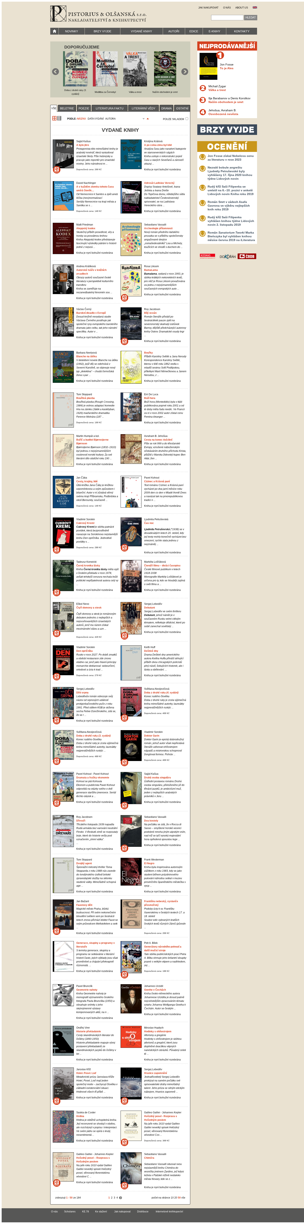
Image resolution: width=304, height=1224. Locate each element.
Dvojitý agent (84, 863)
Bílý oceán (150, 312)
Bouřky (148, 352)
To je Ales (226, 68)
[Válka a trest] (135, 85)
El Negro (149, 863)
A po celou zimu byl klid (158, 145)
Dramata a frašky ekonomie (92, 777)
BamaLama (151, 270)
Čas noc (149, 523)
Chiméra (149, 1157)
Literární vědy (143, 108)
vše (53, 108)
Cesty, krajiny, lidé (87, 481)
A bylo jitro (82, 145)
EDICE (193, 31)
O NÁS (227, 7)
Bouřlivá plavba (85, 398)
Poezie (84, 108)
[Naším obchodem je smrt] (165, 85)
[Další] (120, 1197)
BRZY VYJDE (102, 31)
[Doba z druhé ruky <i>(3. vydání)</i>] (75, 85)
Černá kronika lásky (88, 565)
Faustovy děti (84, 905)
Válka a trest (217, 90)
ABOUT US (241, 7)
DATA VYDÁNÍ (96, 118)
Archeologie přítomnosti (158, 228)
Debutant (149, 607)
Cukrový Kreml (85, 523)
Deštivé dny (151, 651)
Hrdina (80, 1116)
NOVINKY (71, 31)
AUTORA (110, 118)
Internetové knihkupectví (169, 1211)
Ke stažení (101, 1211)
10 (172, 1197)
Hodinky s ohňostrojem (157, 1031)
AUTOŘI (173, 31)
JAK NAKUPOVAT (208, 7)
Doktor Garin (151, 735)
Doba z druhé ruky (93, 735)
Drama (166, 108)
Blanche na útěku (86, 356)
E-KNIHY (214, 31)
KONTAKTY (241, 31)
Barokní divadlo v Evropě (91, 312)
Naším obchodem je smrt (225, 102)
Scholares (69, 1211)
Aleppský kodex (85, 228)
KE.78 (85, 1211)
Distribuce (142, 1211)
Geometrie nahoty (86, 989)
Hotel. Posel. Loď (86, 1073)
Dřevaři (80, 820)
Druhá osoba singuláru (157, 777)
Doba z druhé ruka (161, 692)
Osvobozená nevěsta (223, 114)
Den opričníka (84, 651)
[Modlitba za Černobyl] (105, 85)
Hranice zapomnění (155, 1073)
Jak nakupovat (122, 1211)
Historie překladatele (88, 1031)
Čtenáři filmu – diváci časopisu (162, 565)
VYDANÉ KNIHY (141, 31)
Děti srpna (82, 692)
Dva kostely (151, 820)
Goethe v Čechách (155, 989)
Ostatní (182, 108)
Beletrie (67, 108)
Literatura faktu (109, 108)
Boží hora (149, 398)
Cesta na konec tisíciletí (158, 439)
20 (175, 1197)
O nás (54, 1211)
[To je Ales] (208, 78)
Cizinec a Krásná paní (157, 481)
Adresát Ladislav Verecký (159, 183)
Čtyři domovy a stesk (89, 607)
